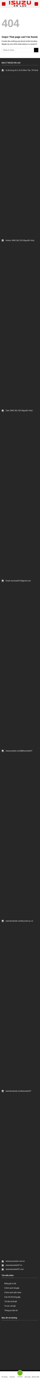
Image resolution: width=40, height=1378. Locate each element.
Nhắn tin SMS (35, 1376)
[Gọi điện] (20, 1373)
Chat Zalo (12, 1376)
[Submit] (36, 50)
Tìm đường (4, 1376)
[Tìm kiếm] (36, 4)
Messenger (28, 1376)
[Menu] (3, 4)
